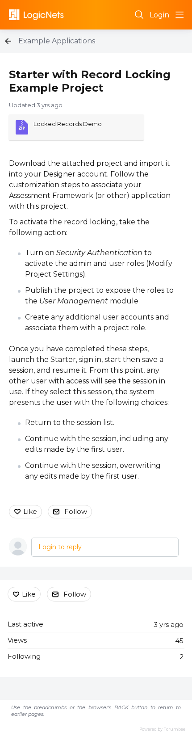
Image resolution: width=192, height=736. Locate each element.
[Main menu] (179, 15)
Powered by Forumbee (162, 729)
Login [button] (159, 15)
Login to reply (60, 547)
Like (30, 511)
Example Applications (56, 41)
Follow (75, 511)
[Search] (139, 15)
